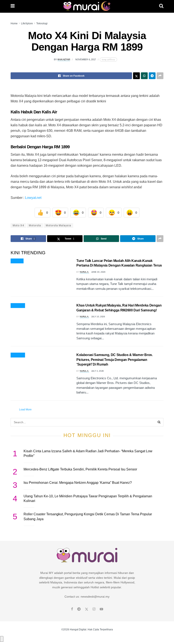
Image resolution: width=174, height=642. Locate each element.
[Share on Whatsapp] (144, 75)
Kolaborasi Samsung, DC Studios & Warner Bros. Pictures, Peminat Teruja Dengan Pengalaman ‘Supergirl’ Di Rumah (114, 359)
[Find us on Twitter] (86, 609)
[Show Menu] (13, 6)
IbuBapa (17, 261)
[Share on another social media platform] (160, 75)
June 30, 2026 (98, 272)
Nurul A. (84, 272)
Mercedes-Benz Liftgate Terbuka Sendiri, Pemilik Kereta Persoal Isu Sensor (80, 469)
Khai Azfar (64, 59)
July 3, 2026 (97, 371)
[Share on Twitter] (136, 75)
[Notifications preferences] (1, 639)
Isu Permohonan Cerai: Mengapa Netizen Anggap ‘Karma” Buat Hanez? (78, 482)
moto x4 (18, 225)
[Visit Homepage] (87, 6)
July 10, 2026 (98, 316)
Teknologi (42, 23)
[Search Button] (161, 6)
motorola (35, 225)
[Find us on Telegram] (79, 609)
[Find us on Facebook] (72, 609)
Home (14, 23)
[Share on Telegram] (152, 75)
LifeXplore (27, 23)
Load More (25, 409)
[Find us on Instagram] (94, 609)
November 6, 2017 (85, 59)
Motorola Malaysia (58, 225)
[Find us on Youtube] (101, 609)
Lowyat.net (33, 197)
